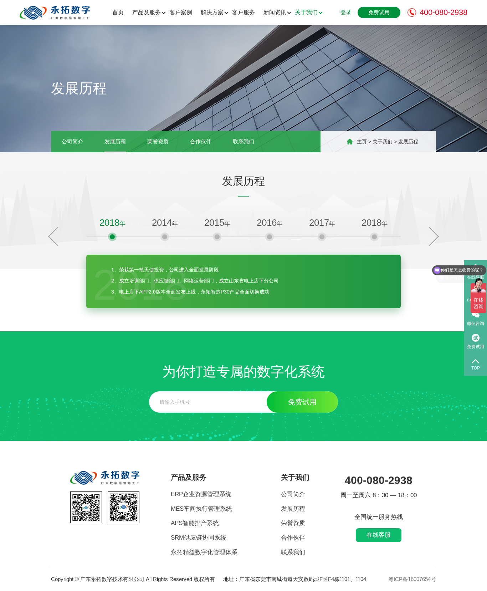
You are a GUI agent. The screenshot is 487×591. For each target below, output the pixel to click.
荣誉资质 (158, 141)
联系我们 (243, 141)
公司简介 (72, 141)
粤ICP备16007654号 (412, 579)
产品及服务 (146, 12)
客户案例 (180, 12)
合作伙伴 (200, 141)
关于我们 (306, 12)
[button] (57, 236)
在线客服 (378, 534)
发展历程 (115, 141)
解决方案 (212, 12)
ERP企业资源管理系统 (201, 494)
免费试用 (379, 12)
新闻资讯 (274, 12)
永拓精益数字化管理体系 (204, 552)
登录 (345, 12)
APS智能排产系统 (195, 523)
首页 (118, 12)
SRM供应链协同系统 (198, 537)
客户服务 (243, 12)
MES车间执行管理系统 (201, 508)
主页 (362, 141)
